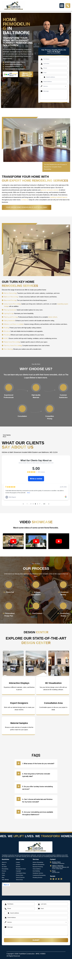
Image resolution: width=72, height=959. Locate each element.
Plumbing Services (37, 877)
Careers (18, 864)
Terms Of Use (19, 879)
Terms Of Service (20, 877)
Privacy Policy (19, 875)
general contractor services (50, 190)
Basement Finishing (38, 866)
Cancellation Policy (21, 873)
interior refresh (52, 317)
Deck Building (36, 871)
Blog (3, 877)
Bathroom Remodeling (38, 864)
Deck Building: (8, 349)
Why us (4, 864)
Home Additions (37, 869)
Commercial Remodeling (39, 875)
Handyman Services (38, 873)
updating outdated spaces (58, 197)
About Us (4, 862)
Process (4, 871)
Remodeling (5, 869)
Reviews (18, 866)
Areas (3, 873)
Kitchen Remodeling (38, 862)
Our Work (4, 866)
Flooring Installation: (10, 310)
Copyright (18, 871)
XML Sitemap (5, 879)
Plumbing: (7, 335)
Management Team (21, 869)
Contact (18, 862)
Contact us (24, 200)
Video (3, 875)
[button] (61, 5)
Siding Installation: (9, 320)
